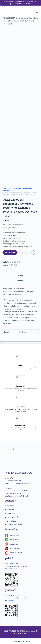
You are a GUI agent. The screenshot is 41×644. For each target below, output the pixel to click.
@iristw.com (11, 235)
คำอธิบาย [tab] (20, 276)
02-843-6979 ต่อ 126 (29, 1)
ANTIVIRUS (13, 265)
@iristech (11, 600)
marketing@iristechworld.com (13, 1)
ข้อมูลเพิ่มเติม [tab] (20, 280)
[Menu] (37, 13)
